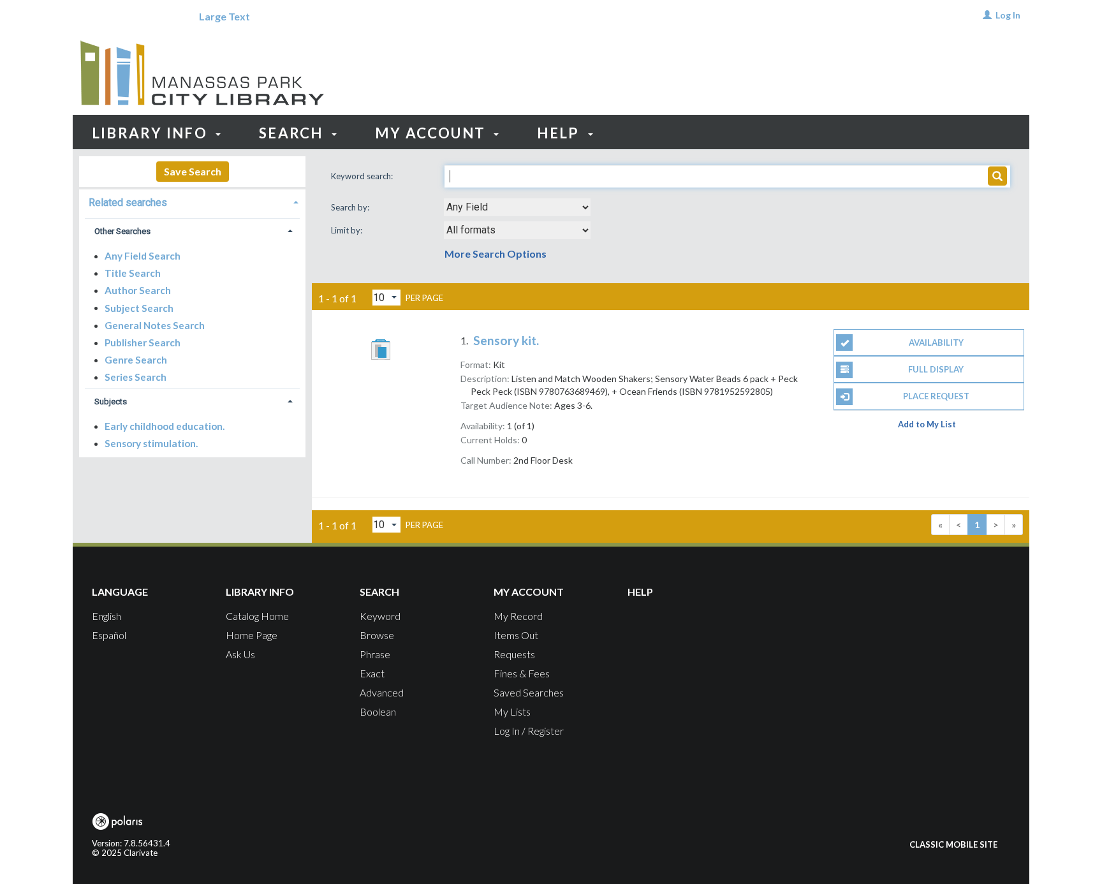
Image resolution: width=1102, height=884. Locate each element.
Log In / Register (529, 731)
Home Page (251, 635)
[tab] (192, 201)
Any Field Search (142, 256)
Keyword (380, 616)
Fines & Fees (522, 673)
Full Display (936, 369)
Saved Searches (529, 692)
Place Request (936, 396)
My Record (518, 616)
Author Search (138, 290)
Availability (936, 342)
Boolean (378, 711)
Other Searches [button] (122, 231)
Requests (514, 654)
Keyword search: (363, 176)
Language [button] (120, 592)
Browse (377, 635)
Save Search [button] (192, 171)
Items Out (516, 635)
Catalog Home (257, 616)
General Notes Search (155, 325)
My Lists (512, 711)
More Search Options (495, 253)
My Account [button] (432, 133)
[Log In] (987, 15)
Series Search (135, 377)
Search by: (351, 207)
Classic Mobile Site (953, 844)
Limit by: (347, 230)
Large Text (224, 16)
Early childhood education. (164, 426)
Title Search (133, 273)
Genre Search (136, 359)
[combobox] (517, 207)
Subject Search (139, 307)
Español (109, 635)
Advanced (382, 692)
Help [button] (560, 133)
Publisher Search (142, 342)
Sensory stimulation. (151, 443)
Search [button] (293, 133)
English (106, 616)
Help (640, 592)
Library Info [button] (151, 133)
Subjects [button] (110, 401)
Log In (1007, 15)
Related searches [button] (128, 202)
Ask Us (240, 654)
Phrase (375, 654)
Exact (372, 673)
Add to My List (927, 424)
